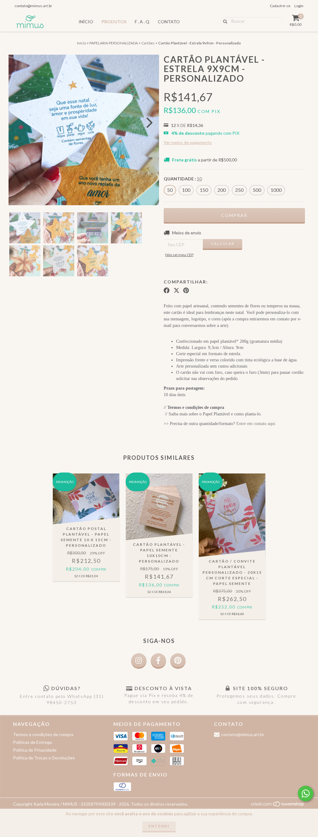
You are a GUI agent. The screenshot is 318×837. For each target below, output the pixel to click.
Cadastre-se (280, 5)
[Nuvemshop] (278, 805)
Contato (169, 21)
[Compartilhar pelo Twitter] (176, 290)
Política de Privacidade (35, 750)
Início (86, 21)
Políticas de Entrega (32, 742)
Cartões (148, 43)
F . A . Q (142, 21)
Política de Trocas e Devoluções (44, 757)
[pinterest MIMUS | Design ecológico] (178, 661)
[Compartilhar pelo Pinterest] (186, 290)
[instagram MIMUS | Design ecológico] (139, 661)
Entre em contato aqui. (256, 423)
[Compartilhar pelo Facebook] (167, 290)
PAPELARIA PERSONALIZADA (113, 43)
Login (298, 5)
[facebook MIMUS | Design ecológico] (158, 661)
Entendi (159, 826)
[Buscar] (223, 20)
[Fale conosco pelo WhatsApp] (305, 793)
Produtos (114, 21)
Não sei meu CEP (179, 254)
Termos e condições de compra (43, 734)
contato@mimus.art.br (33, 5)
